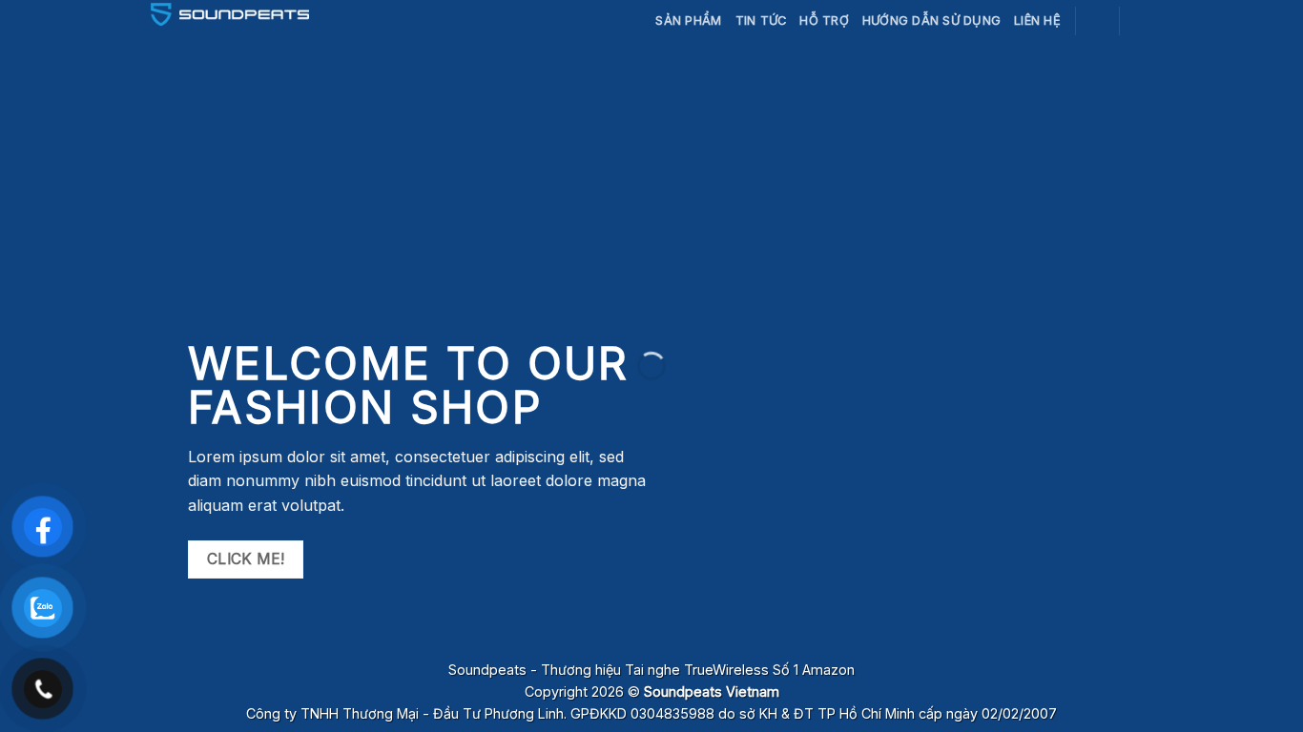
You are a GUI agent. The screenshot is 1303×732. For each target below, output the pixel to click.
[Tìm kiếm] (1097, 20)
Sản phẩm (688, 20)
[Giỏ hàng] (1142, 21)
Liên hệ (1037, 20)
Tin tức (761, 20)
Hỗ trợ (824, 20)
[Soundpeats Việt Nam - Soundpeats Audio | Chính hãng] (230, 14)
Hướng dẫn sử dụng (931, 20)
